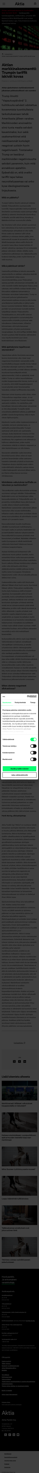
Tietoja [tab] (32, 702)
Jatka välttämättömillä (19, 775)
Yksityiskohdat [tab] (20, 702)
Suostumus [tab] (6, 702)
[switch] (33, 746)
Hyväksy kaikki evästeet (19, 769)
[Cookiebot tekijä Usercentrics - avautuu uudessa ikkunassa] (28, 696)
